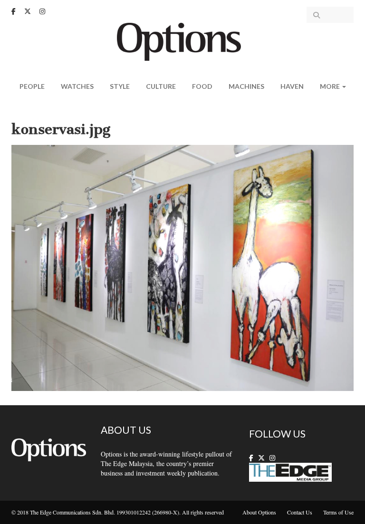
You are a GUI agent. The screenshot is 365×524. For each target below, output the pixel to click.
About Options (259, 512)
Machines (246, 86)
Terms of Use (338, 512)
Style (120, 86)
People (32, 86)
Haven (292, 86)
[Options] (183, 40)
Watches (77, 86)
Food (202, 86)
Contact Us (299, 512)
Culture (161, 86)
